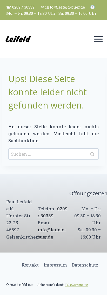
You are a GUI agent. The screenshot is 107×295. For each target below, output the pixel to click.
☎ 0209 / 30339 (20, 7)
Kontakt (30, 265)
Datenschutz (85, 265)
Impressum (55, 265)
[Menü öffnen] (98, 39)
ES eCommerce (76, 285)
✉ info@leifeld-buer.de (63, 7)
